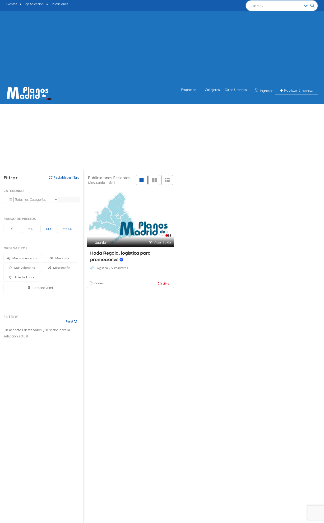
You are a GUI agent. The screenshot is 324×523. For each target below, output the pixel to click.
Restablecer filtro (65, 177)
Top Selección (34, 4)
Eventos (11, 4)
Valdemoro (102, 283)
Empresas (188, 90)
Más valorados (24, 268)
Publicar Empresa (298, 90)
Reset (69, 321)
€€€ (49, 229)
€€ (30, 229)
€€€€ (67, 229)
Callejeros (212, 90)
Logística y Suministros (112, 268)
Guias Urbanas (236, 90)
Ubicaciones (59, 4)
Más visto (62, 258)
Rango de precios (20, 218)
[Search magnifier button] (312, 5)
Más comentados (24, 258)
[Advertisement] (162, 49)
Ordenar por (16, 248)
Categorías (14, 190)
